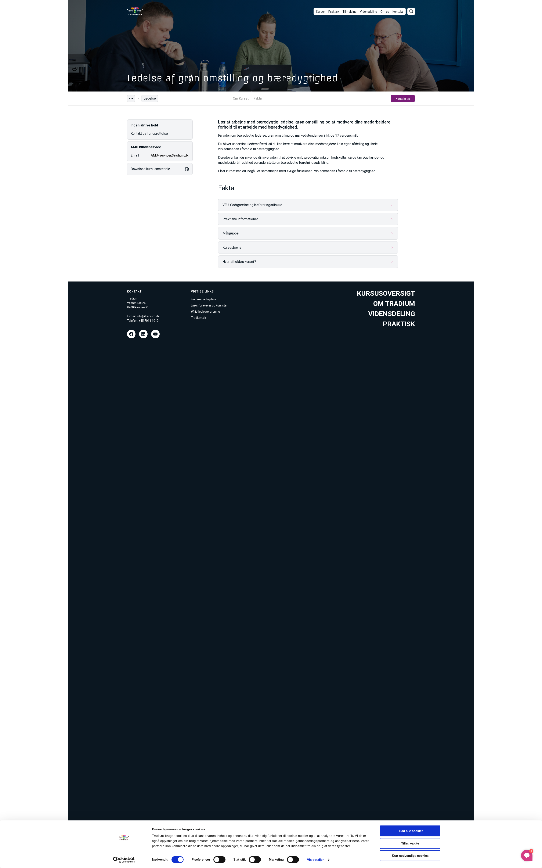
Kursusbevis (232, 247)
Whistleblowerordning (205, 311)
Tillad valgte (410, 843)
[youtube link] (155, 334)
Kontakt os (403, 98)
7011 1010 (151, 320)
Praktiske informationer (240, 219)
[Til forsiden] (135, 11)
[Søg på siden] (411, 11)
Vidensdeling (368, 11)
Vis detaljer (315, 859)
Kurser (320, 11)
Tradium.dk (198, 317)
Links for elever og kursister (209, 305)
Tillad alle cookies (410, 831)
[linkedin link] (143, 334)
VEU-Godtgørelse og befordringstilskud (252, 205)
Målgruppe (231, 233)
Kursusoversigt (386, 293)
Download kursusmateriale (150, 169)
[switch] (219, 859)
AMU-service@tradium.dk (169, 155)
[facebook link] (131, 334)
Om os (384, 11)
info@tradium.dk (148, 316)
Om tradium (394, 303)
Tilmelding (350, 11)
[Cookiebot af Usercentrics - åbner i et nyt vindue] (123, 860)
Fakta (258, 98)
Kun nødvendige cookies (410, 855)
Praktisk (333, 11)
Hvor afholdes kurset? (239, 262)
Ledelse (150, 98)
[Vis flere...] (131, 98)
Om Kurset (241, 98)
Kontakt (398, 11)
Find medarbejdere (203, 299)
